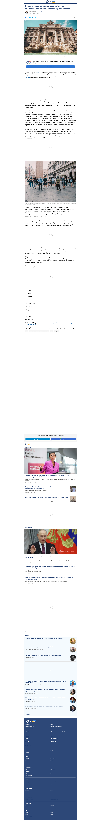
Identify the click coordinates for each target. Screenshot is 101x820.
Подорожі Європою (39, 331)
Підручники (52, 769)
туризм (51, 331)
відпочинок (32, 331)
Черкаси (27, 752)
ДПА (51, 771)
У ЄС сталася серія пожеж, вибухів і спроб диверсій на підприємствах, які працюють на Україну (47, 560)
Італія (43, 100)
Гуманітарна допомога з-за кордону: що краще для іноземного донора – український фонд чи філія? (45, 690)
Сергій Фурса (28, 701)
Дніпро (51, 750)
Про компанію (28, 724)
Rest (26, 632)
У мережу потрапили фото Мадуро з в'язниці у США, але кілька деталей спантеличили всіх (46, 498)
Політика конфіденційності (56, 726)
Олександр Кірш (29, 708)
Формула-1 (27, 762)
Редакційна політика (29, 334)
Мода (51, 814)
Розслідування (54, 738)
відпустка (56, 331)
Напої (51, 790)
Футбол (27, 758)
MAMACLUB (52, 805)
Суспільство (53, 741)
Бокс (51, 760)
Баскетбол (52, 758)
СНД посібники (28, 775)
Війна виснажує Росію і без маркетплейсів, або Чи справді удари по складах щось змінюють (45, 698)
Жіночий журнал (28, 816)
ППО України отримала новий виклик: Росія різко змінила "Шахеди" (43, 655)
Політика (52, 736)
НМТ (51, 773)
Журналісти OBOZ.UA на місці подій (57, 731)
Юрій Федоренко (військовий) (32, 649)
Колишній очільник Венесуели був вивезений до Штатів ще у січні (40, 501)
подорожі (47, 331)
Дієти (26, 792)
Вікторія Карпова (29, 693)
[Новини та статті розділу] (27, 444)
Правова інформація (29, 726)
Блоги (27, 741)
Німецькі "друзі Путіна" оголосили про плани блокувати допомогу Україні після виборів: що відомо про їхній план (48, 476)
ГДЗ (26, 769)
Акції (26, 784)
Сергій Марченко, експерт (31, 684)
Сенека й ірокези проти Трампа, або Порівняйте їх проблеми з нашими (44, 706)
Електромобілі (53, 781)
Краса (26, 814)
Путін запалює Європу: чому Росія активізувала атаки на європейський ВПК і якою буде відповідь (49, 556)
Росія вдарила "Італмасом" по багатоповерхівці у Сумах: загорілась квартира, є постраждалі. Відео (49, 578)
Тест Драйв (27, 781)
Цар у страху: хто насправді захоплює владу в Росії (39, 647)
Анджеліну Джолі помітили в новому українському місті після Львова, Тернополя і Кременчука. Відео (46, 487)
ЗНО (26, 773)
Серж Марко (28, 657)
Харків (51, 748)
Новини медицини (29, 805)
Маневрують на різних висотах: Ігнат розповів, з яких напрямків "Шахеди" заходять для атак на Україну (50, 567)
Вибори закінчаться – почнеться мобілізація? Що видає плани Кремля (44, 638)
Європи (27, 77)
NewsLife (40, 11)
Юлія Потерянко (33, 11)
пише (28, 100)
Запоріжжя (27, 750)
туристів (38, 72)
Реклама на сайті (29, 728)
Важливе (28, 447)
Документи (52, 728)
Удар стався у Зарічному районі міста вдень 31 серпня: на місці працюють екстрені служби (46, 581)
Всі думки (27, 714)
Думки (27, 635)
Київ (26, 748)
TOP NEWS (28, 528)
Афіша (26, 812)
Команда (52, 724)
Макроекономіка (54, 799)
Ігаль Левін (27, 640)
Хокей (26, 760)
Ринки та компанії (29, 799)
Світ (26, 738)
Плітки (51, 812)
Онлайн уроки (28, 771)
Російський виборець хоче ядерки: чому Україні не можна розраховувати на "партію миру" (45, 682)
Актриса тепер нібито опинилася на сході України (36, 490)
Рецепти (27, 790)
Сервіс (51, 784)
